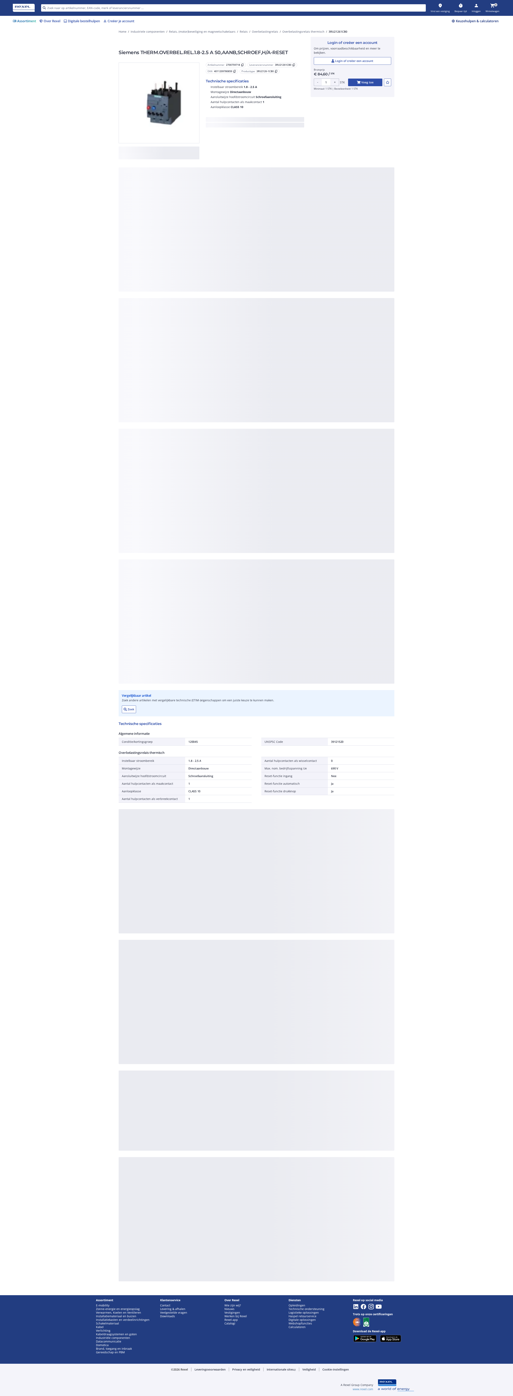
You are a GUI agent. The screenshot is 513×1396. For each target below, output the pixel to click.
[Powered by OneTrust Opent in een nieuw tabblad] (306, 280)
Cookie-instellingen (215, 251)
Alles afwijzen (270, 268)
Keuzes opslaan (212, 268)
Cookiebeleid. (213, 202)
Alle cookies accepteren (301, 268)
